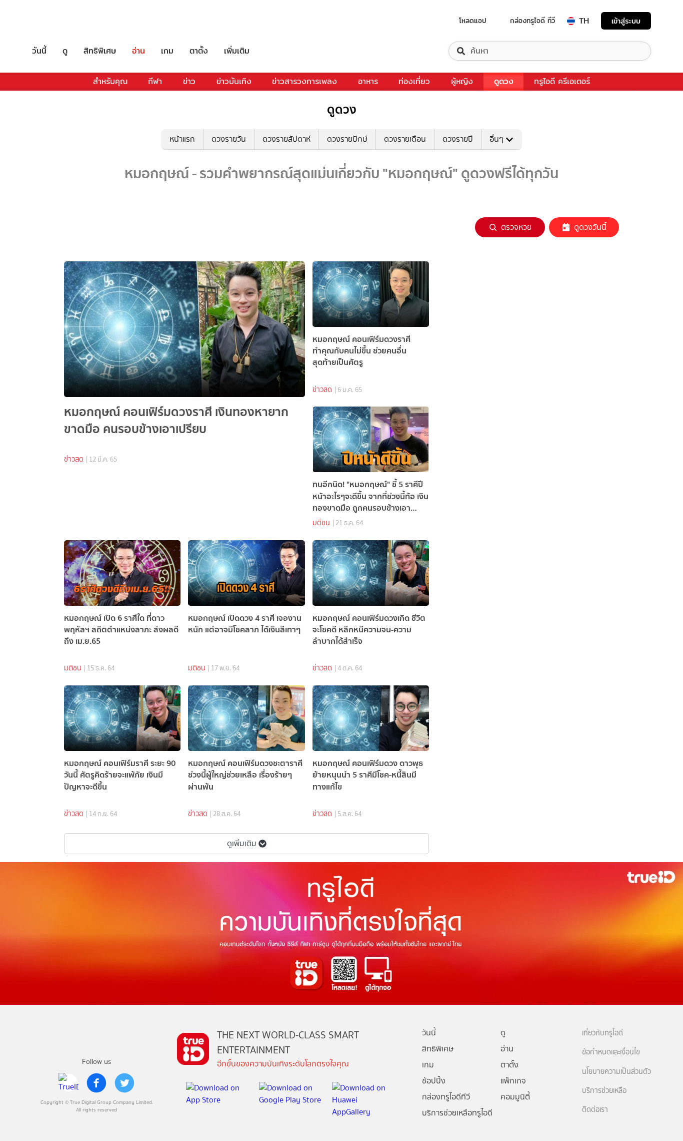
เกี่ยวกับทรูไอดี (602, 1033)
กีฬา (155, 81)
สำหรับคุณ (110, 81)
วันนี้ (39, 51)
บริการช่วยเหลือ (604, 1090)
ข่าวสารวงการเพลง (304, 81)
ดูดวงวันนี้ (590, 227)
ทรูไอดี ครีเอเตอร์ (562, 81)
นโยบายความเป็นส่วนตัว (616, 1071)
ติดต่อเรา (595, 1109)
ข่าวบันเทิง (234, 81)
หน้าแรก (182, 139)
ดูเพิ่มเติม (241, 843)
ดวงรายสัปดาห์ (286, 139)
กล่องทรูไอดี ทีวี (532, 21)
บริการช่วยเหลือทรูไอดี (457, 1112)
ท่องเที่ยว (414, 81)
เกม (167, 51)
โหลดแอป (472, 21)
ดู (65, 51)
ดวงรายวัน (229, 139)
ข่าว (189, 81)
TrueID (62, 21)
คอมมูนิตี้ (515, 1096)
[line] (68, 1083)
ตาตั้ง (199, 51)
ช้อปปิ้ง (434, 1080)
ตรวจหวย (516, 227)
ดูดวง (504, 81)
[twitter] (124, 1083)
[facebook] (96, 1083)
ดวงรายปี (457, 139)
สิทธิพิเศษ (100, 51)
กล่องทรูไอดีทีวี (446, 1096)
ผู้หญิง (462, 81)
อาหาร (368, 81)
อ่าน (138, 51)
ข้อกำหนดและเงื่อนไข (611, 1052)
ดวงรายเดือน (405, 139)
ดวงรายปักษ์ (347, 139)
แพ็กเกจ (513, 1080)
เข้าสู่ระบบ (626, 21)
